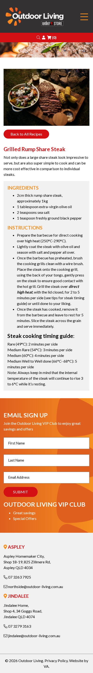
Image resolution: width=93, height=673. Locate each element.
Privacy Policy (56, 660)
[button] (38, 37)
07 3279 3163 (19, 626)
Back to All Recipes (26, 134)
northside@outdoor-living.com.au (35, 586)
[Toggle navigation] (84, 17)
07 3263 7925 (19, 577)
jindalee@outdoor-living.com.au (33, 635)
